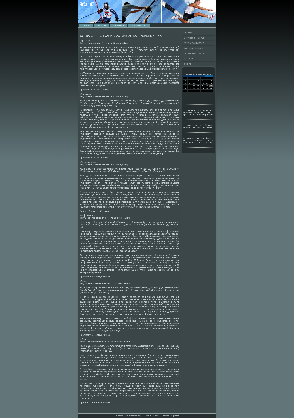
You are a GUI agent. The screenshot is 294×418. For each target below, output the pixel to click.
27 (198, 88)
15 (207, 83)
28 (203, 88)
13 (198, 83)
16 (211, 83)
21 (203, 86)
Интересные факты (194, 53)
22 (207, 86)
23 (211, 86)
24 (185, 88)
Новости (102, 26)
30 (211, 88)
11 (190, 83)
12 (194, 83)
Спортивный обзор (194, 38)
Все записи (119, 26)
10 (185, 83)
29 (207, 88)
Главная (86, 26)
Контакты (189, 64)
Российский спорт (194, 43)
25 (190, 88)
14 (203, 83)
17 (185, 86)
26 (194, 88)
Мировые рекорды (193, 48)
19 (194, 86)
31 (185, 91)
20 (198, 86)
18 (190, 86)
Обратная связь (139, 26)
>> (184, 110)
